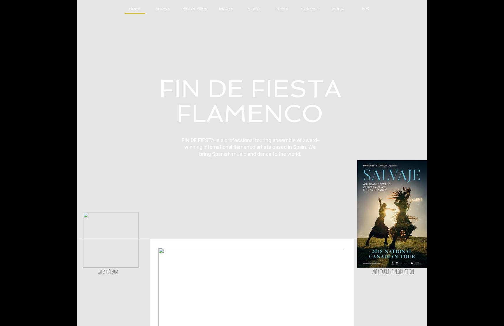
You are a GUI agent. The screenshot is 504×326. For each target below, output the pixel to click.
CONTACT (310, 9)
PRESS (282, 9)
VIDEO (254, 9)
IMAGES (226, 9)
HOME (135, 9)
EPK (365, 9)
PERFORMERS (194, 9)
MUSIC (338, 9)
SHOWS (162, 9)
